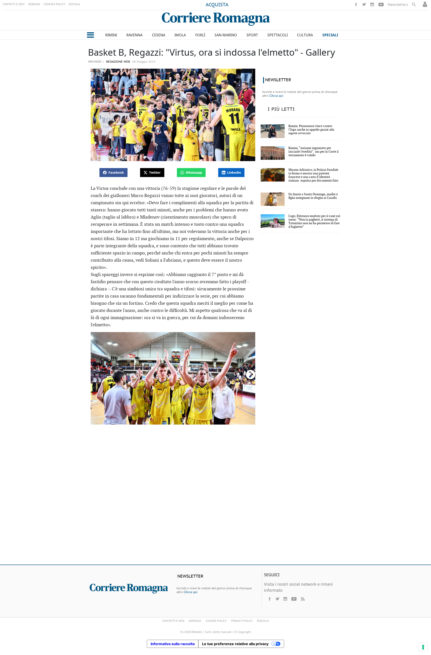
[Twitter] (364, 4)
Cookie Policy (216, 621)
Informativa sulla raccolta (173, 644)
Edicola (263, 621)
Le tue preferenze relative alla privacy (235, 644)
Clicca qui (276, 95)
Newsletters (398, 4)
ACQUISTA (217, 5)
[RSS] (302, 599)
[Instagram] (372, 4)
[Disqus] (215, 496)
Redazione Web (117, 62)
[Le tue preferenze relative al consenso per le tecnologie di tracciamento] (423, 647)
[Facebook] (356, 4)
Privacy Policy (242, 621)
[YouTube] (381, 4)
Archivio (94, 61)
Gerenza (195, 621)
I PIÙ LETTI (281, 109)
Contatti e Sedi (173, 621)
